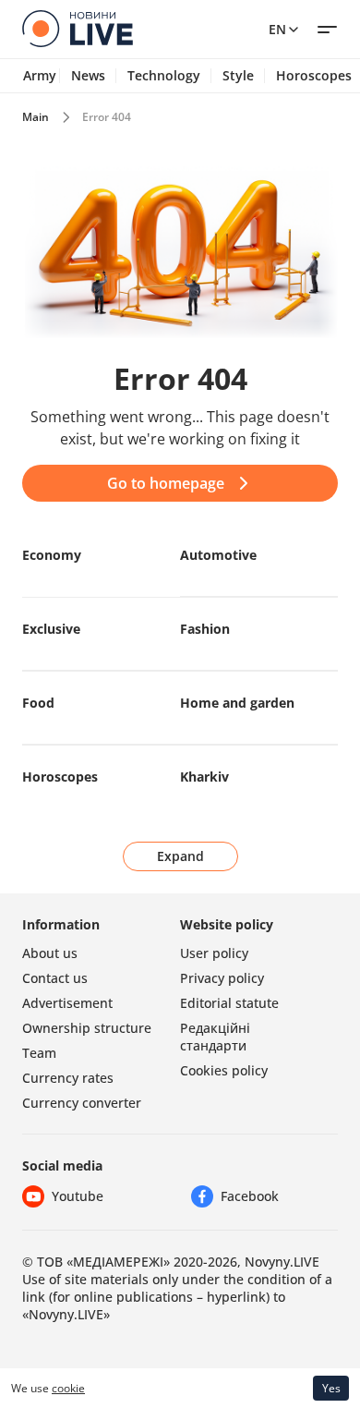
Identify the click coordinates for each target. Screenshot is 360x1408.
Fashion (205, 628)
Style (238, 75)
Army (39, 75)
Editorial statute (229, 1003)
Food (38, 702)
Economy (51, 555)
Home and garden (237, 702)
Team (39, 1053)
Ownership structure (86, 1028)
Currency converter (81, 1102)
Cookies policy (224, 1070)
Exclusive (51, 628)
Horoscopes (60, 776)
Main (35, 117)
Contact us (55, 978)
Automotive (218, 555)
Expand (180, 856)
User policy (214, 953)
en (277, 29)
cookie (68, 1388)
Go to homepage (165, 483)
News (88, 75)
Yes (331, 1388)
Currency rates (68, 1077)
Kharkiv (204, 776)
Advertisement (67, 1003)
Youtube (77, 1196)
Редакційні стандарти (215, 1036)
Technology (163, 75)
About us (50, 953)
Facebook (250, 1196)
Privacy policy (222, 978)
